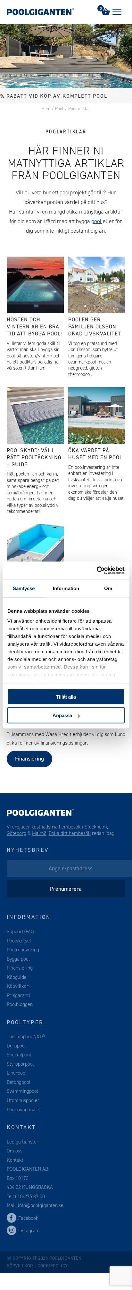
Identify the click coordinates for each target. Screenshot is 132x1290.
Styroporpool (20, 1064)
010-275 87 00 (30, 1196)
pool (96, 221)
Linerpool (17, 1072)
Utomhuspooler (23, 1100)
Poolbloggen (20, 1004)
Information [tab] (66, 588)
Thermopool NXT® (26, 1036)
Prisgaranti (18, 995)
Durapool (16, 1045)
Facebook (28, 1218)
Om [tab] (108, 588)
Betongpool (18, 1082)
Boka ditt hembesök (70, 833)
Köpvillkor (18, 986)
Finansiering (29, 758)
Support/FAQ (20, 931)
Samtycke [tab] (24, 588)
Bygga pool (18, 959)
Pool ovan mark (23, 1109)
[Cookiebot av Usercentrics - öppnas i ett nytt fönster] (97, 570)
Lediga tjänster (22, 1141)
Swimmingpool (22, 1091)
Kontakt (15, 1160)
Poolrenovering (23, 949)
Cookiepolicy (52, 1266)
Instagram (29, 1230)
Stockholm (96, 826)
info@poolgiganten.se (40, 1205)
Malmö (39, 833)
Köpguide (17, 977)
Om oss (14, 1150)
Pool (59, 109)
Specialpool (19, 1054)
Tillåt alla (66, 696)
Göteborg (16, 833)
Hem (46, 109)
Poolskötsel (19, 940)
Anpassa (62, 715)
